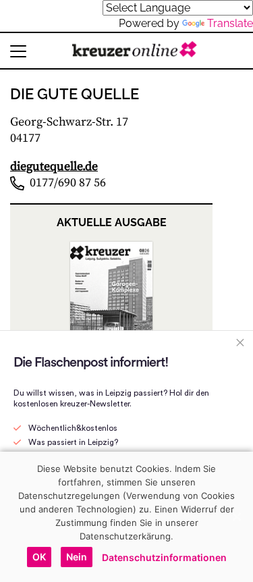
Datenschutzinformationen (164, 557)
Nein (76, 556)
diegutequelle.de (54, 166)
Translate (230, 23)
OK (39, 556)
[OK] (236, 516)
